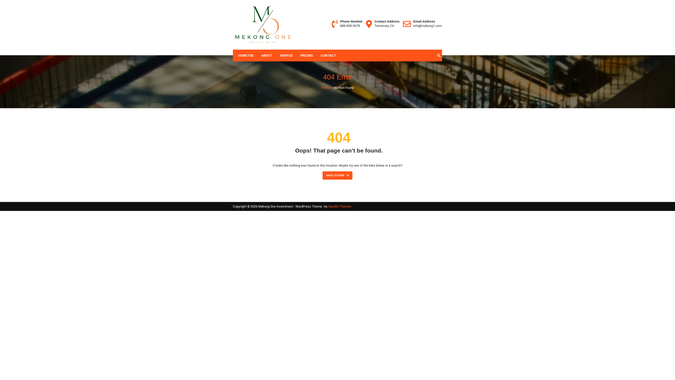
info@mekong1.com (427, 26)
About (267, 55)
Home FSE (246, 55)
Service (286, 55)
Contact (328, 55)
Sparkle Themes (339, 206)
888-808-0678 (350, 26)
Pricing (306, 55)
